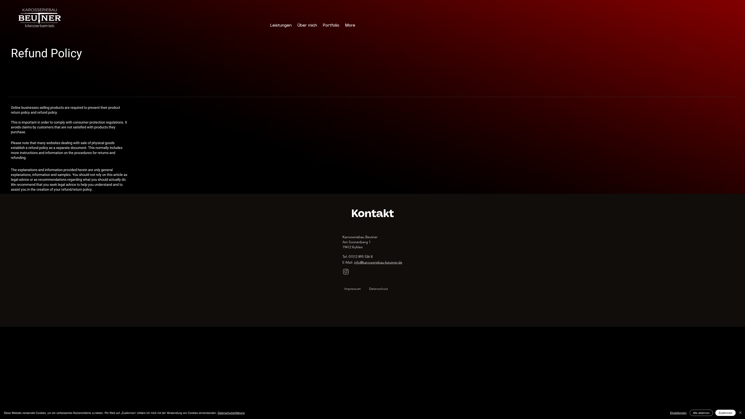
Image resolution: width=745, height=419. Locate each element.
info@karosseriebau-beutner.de (378, 262)
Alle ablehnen (701, 413)
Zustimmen (725, 413)
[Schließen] (740, 413)
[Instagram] (346, 271)
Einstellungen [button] (678, 413)
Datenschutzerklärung (231, 413)
